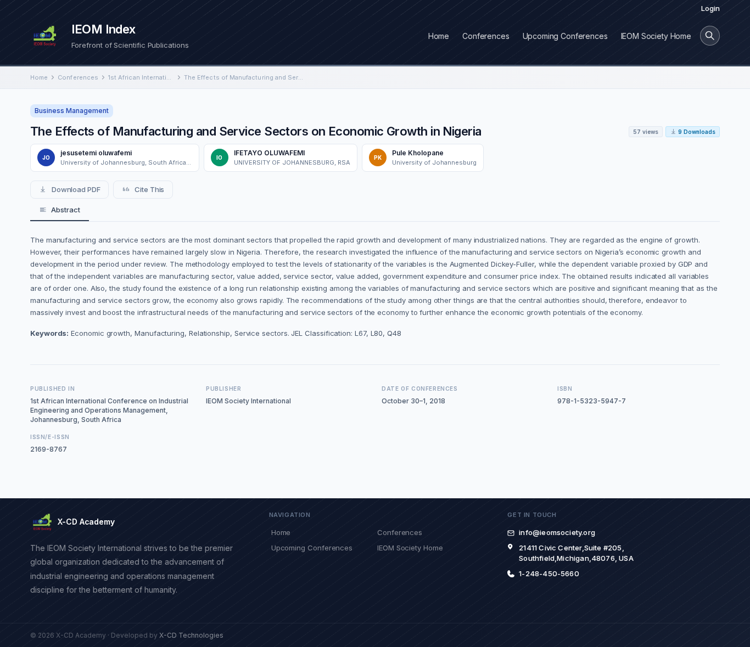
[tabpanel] (375, 286)
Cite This (149, 189)
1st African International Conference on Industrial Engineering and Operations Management (141, 77)
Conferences (485, 36)
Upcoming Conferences (565, 36)
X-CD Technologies (191, 635)
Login (710, 8)
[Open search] (710, 36)
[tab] (59, 210)
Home (438, 36)
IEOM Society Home (656, 36)
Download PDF (76, 189)
